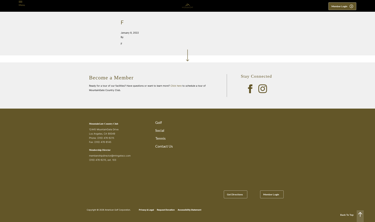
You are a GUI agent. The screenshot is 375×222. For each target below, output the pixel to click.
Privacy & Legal (146, 210)
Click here (176, 85)
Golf (158, 122)
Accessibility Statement (189, 210)
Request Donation (166, 210)
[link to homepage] (187, 5)
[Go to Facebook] (250, 88)
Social (159, 130)
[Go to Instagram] (262, 88)
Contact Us (164, 146)
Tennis (160, 138)
